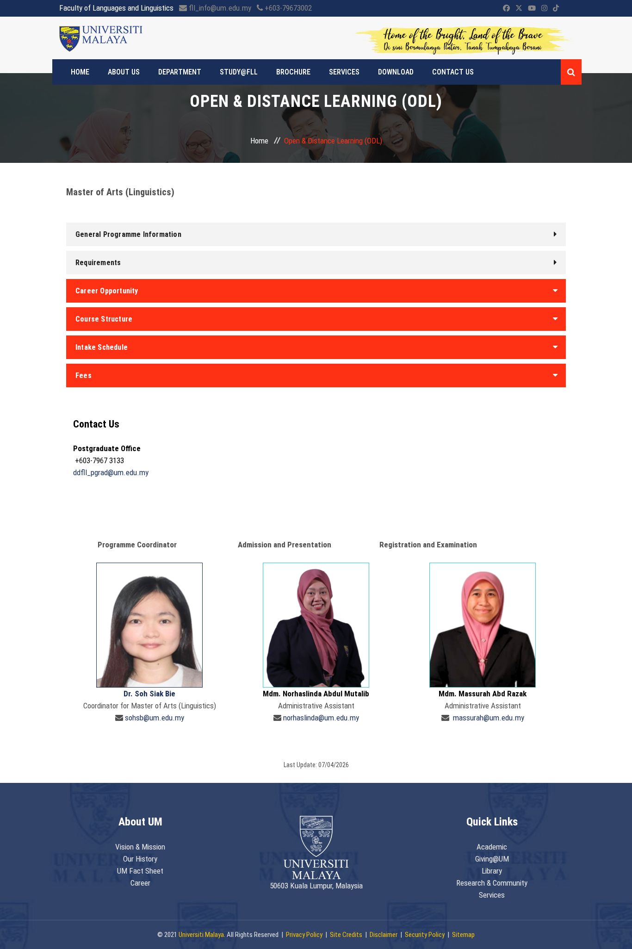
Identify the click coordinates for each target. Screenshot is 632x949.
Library (492, 870)
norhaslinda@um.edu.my (321, 717)
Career (140, 882)
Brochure (293, 72)
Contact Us (453, 72)
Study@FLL (239, 72)
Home (259, 140)
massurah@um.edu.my (488, 717)
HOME (80, 72)
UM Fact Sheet (140, 870)
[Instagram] (544, 8)
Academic (492, 846)
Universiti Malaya (201, 934)
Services (344, 72)
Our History (140, 858)
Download (396, 72)
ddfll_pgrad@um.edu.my (111, 472)
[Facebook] (506, 8)
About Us (124, 72)
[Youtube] (532, 8)
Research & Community (491, 882)
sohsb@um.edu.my (154, 717)
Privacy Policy (304, 934)
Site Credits (346, 934)
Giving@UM (492, 858)
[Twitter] (518, 8)
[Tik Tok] (556, 8)
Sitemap (463, 934)
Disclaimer (383, 934)
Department (179, 72)
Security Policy (425, 934)
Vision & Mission (140, 846)
